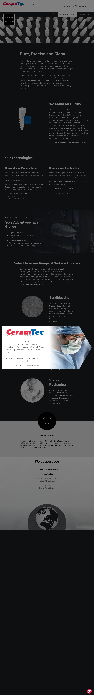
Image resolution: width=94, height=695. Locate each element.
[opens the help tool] (89, 691)
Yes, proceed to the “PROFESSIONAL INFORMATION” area (25, 359)
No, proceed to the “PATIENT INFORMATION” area (23, 365)
